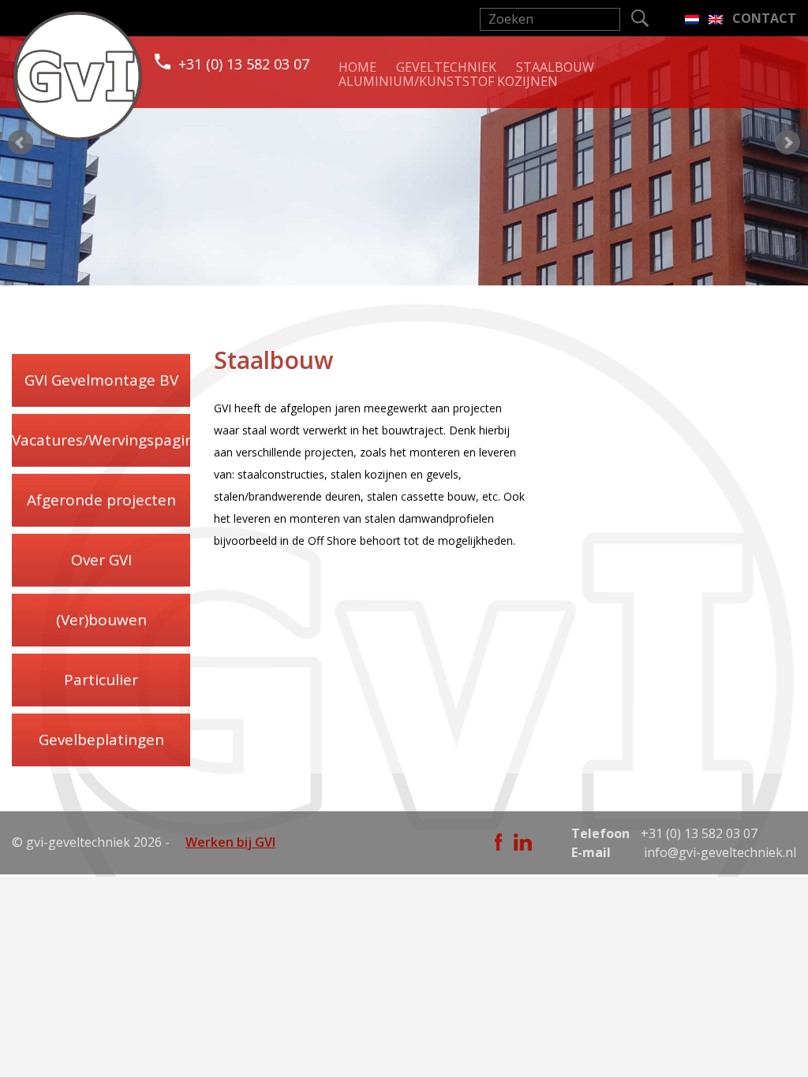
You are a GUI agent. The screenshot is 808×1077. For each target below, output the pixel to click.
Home (357, 67)
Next (787, 142)
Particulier (101, 679)
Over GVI (101, 560)
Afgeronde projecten (101, 500)
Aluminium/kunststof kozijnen (448, 81)
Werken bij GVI (230, 842)
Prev (20, 142)
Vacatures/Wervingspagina (101, 440)
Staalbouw (555, 67)
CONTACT (764, 18)
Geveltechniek (446, 67)
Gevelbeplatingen (101, 739)
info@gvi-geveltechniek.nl (720, 852)
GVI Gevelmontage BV (101, 380)
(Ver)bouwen (101, 619)
